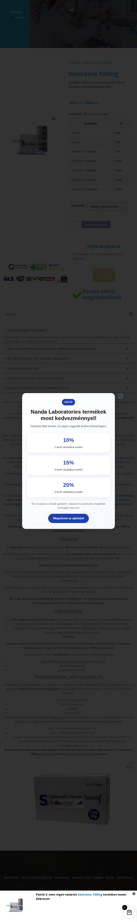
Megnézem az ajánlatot (68, 518)
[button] (120, 396)
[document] (68, 461)
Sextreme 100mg (90, 894)
